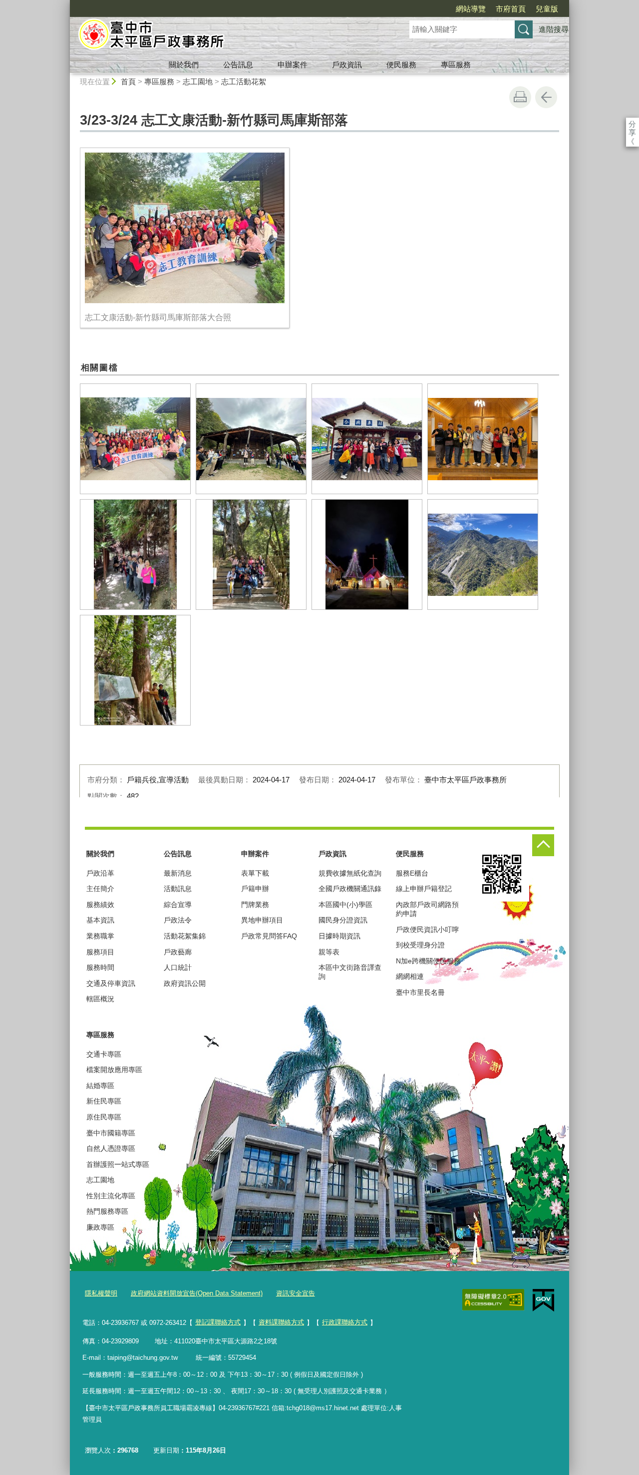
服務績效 (100, 905)
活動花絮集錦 (185, 936)
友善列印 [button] (520, 97)
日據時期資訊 (339, 936)
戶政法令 (178, 920)
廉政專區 (100, 1227)
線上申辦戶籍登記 (424, 889)
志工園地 (198, 81)
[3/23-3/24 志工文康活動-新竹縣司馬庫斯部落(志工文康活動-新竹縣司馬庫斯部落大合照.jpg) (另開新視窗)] (185, 228)
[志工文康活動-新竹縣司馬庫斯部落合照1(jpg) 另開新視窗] (367, 439)
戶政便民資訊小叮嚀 (427, 929)
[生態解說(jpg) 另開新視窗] (251, 439)
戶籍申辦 (255, 889)
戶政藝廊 (178, 952)
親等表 (329, 952)
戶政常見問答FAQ (269, 936)
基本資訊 (100, 920)
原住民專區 (103, 1117)
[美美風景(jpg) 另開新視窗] (483, 554)
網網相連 (410, 976)
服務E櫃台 (412, 873)
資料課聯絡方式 (281, 1322)
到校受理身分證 (420, 945)
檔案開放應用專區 (114, 1070)
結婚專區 (100, 1086)
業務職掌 (100, 936)
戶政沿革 (100, 873)
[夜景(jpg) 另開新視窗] (367, 554)
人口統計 (178, 967)
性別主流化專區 (110, 1196)
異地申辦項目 (262, 920)
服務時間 (100, 967)
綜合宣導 (178, 905)
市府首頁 (511, 8)
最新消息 (178, 873)
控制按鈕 (543, 845)
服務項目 (100, 952)
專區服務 (456, 64)
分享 (632, 124)
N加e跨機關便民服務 (428, 961)
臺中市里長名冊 (420, 992)
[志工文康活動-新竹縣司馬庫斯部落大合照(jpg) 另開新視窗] (135, 439)
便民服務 (401, 64)
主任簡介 (100, 889)
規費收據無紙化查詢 (350, 873)
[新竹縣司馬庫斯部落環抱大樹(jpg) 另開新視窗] (135, 670)
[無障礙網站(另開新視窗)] (493, 1300)
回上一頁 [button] (546, 97)
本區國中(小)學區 (345, 905)
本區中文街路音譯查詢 (350, 971)
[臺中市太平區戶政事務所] (227, 36)
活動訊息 (178, 889)
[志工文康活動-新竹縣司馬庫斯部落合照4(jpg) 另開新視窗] (251, 554)
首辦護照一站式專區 (117, 1164)
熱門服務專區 (107, 1211)
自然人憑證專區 (110, 1148)
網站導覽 (471, 8)
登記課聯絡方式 (218, 1322)
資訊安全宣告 (295, 1293)
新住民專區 (103, 1101)
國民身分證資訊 (343, 920)
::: (65, 4)
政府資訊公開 (185, 983)
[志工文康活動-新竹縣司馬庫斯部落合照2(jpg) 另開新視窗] (483, 439)
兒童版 (547, 8)
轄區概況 (100, 999)
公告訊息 (238, 64)
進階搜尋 (554, 29)
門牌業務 (255, 905)
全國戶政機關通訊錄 (350, 889)
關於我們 (184, 64)
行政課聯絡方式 (344, 1322)
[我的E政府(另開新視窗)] (543, 1300)
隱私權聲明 (101, 1293)
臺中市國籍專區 (110, 1133)
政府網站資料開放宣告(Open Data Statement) (197, 1293)
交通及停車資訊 (110, 983)
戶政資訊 (347, 64)
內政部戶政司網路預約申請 (427, 909)
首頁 (128, 81)
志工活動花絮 (243, 81)
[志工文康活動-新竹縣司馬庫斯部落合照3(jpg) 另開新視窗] (135, 554)
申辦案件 (293, 64)
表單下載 (255, 873)
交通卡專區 (103, 1054)
